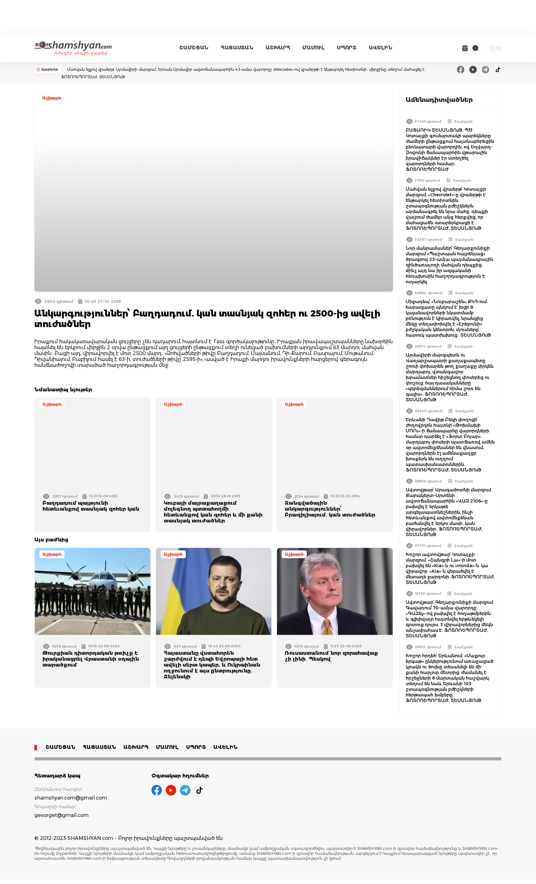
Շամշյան (463, 121)
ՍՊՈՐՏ (346, 48)
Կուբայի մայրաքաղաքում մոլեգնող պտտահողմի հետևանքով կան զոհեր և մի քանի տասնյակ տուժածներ (213, 512)
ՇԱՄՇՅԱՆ (193, 48)
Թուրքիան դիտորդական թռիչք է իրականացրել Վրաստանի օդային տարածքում (90, 659)
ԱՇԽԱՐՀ (278, 48)
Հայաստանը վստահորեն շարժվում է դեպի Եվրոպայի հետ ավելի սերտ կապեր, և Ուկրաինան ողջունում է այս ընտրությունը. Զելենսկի (212, 665)
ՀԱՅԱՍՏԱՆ (237, 48)
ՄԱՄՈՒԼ (313, 48)
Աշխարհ (51, 98)
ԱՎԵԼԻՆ (380, 48)
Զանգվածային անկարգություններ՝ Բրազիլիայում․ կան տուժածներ (330, 509)
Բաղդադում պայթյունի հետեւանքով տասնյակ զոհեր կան (90, 506)
